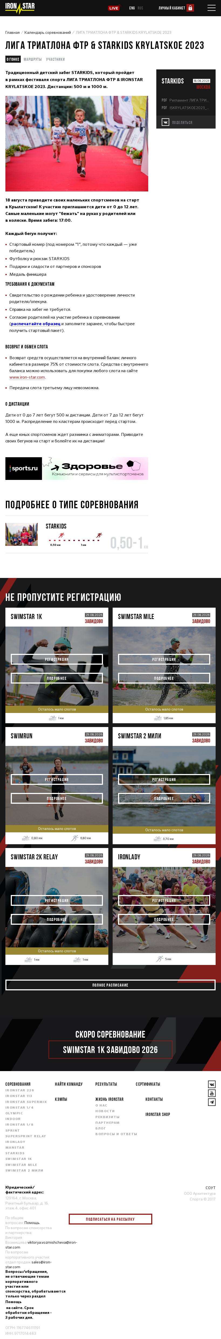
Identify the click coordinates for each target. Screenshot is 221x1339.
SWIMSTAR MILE (21, 1165)
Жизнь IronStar (109, 1099)
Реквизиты (107, 1117)
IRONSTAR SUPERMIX (26, 1102)
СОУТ (211, 1187)
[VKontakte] (212, 1084)
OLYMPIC (14, 1113)
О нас (101, 1105)
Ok (144, 1219)
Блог (100, 1128)
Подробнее (57, 678)
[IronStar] (19, 9)
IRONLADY (15, 1142)
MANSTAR (15, 1147)
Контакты (154, 1099)
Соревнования (18, 1084)
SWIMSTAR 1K (18, 1159)
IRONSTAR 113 (18, 1096)
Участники (55, 59)
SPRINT (12, 1130)
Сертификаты (148, 1084)
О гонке (13, 59)
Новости (105, 1111)
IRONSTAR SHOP (158, 1114)
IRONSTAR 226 (19, 1090)
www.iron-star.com (27, 377)
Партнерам (107, 1123)
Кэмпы (61, 1099)
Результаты (106, 1084)
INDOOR (13, 1119)
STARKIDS (56, 526)
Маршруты (33, 59)
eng (132, 8)
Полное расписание (110, 985)
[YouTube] (212, 1093)
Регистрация (57, 659)
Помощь (32, 1222)
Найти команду (68, 1084)
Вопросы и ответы (116, 1134)
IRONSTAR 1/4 (19, 1107)
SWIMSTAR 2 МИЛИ (24, 1170)
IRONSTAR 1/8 (19, 1124)
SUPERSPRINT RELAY (25, 1136)
